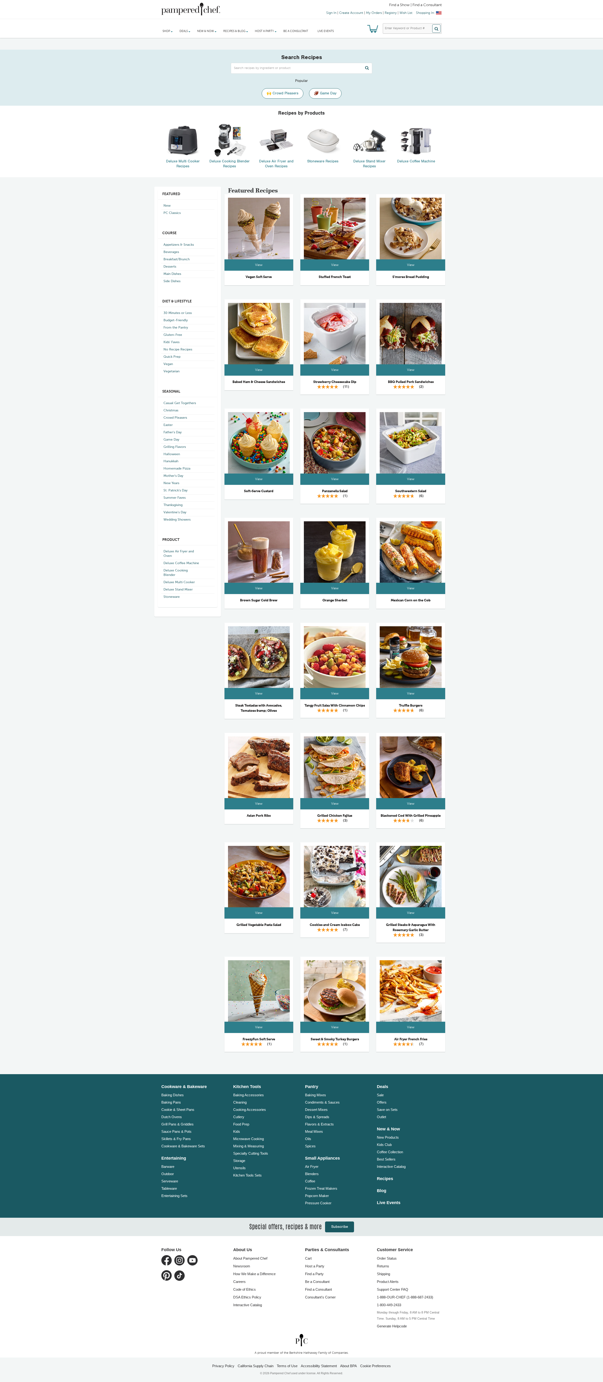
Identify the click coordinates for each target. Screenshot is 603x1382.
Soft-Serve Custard (258, 491)
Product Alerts (388, 1282)
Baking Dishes (172, 1095)
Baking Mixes (315, 1095)
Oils (308, 1139)
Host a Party (314, 1266)
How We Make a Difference (254, 1274)
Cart (308, 1258)
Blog (381, 1190)
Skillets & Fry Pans (176, 1139)
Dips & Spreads (317, 1117)
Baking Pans (171, 1102)
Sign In (331, 13)
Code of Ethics (244, 1289)
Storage (239, 1161)
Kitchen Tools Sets (247, 1175)
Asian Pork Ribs (259, 815)
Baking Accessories (248, 1095)
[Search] (436, 28)
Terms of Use (287, 1366)
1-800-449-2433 (389, 1305)
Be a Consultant (295, 31)
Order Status (387, 1258)
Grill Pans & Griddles (177, 1124)
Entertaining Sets (174, 1196)
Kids (236, 1131)
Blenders (312, 1174)
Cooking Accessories (249, 1110)
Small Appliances (322, 1158)
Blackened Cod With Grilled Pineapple (411, 815)
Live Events (326, 31)
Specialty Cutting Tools (250, 1153)
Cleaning (240, 1102)
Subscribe (339, 1227)
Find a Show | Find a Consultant (415, 5)
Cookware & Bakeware (184, 1086)
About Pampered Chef (250, 1258)
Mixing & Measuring (248, 1146)
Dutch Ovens (171, 1117)
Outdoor (167, 1174)
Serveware (169, 1181)
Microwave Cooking (248, 1139)
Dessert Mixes (316, 1110)
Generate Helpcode (392, 1326)
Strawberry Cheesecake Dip (334, 382)
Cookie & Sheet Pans (177, 1110)
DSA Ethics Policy (247, 1297)
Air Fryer (311, 1167)
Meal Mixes (314, 1131)
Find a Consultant (318, 1289)
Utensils (239, 1168)
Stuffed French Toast (335, 277)
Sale (380, 1095)
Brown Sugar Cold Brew (258, 600)
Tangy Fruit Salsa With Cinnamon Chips (335, 705)
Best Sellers (386, 1159)
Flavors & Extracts (319, 1124)
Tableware (169, 1188)
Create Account (351, 13)
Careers (239, 1282)
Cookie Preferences (375, 1366)
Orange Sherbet (334, 600)
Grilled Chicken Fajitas (334, 815)
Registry (391, 13)
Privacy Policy (223, 1366)
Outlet (381, 1117)
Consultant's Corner (320, 1297)
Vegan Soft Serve (259, 277)
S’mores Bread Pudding (410, 277)
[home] (301, 1340)
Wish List (405, 13)
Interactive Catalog (391, 1167)
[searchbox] (301, 68)
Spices (310, 1146)
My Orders (374, 13)
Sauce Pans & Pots (176, 1131)
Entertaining (173, 1158)
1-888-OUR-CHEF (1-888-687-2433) (405, 1297)
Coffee (310, 1181)
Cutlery (238, 1117)
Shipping (383, 1274)
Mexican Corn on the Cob (411, 600)
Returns (383, 1266)
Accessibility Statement (319, 1366)
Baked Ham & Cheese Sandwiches (258, 382)
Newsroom (241, 1266)
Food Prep (241, 1124)
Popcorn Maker (317, 1196)
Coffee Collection (390, 1152)
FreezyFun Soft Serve (259, 1039)
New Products (388, 1137)
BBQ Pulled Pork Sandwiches (411, 382)
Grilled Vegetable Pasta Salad (258, 925)
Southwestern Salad (410, 491)
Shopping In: (425, 13)
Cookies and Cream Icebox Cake (335, 925)
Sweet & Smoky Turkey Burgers (335, 1039)
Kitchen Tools (247, 1086)
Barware (167, 1167)
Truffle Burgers (410, 705)
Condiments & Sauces (322, 1102)
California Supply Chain (255, 1366)
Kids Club (384, 1145)
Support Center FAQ (392, 1289)
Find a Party (314, 1274)
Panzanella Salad (335, 491)
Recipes (385, 1178)
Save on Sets (387, 1110)
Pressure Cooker (318, 1203)
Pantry (311, 1086)
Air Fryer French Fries (410, 1039)
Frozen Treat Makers (321, 1188)
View (258, 265)
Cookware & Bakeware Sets (183, 1146)
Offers (382, 1102)
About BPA (348, 1366)
